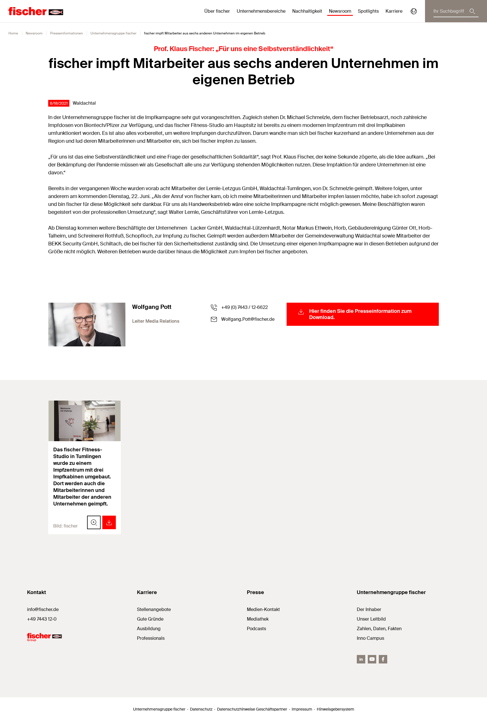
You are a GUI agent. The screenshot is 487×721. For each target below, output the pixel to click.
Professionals (151, 638)
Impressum (302, 709)
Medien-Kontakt (263, 609)
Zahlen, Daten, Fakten (379, 629)
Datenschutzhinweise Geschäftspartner (252, 709)
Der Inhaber (369, 609)
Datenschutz (201, 709)
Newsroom (34, 33)
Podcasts (256, 629)
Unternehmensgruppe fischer (113, 33)
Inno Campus (370, 638)
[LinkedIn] (361, 659)
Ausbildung (149, 629)
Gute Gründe (150, 619)
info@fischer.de (43, 609)
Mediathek (258, 619)
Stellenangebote (154, 609)
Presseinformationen (66, 33)
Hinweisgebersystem (335, 709)
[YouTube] (372, 659)
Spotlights (368, 11)
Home (13, 33)
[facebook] (383, 659)
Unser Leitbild (371, 619)
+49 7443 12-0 (42, 619)
